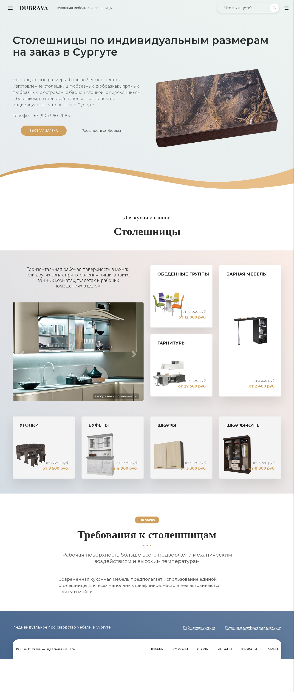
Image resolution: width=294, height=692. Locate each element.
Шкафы (157, 649)
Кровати (249, 649)
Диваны (225, 649)
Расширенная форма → (103, 130)
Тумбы (272, 649)
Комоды (180, 649)
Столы (203, 649)
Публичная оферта (199, 628)
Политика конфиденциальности (253, 628)
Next (135, 354)
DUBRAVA (34, 7)
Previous (21, 354)
